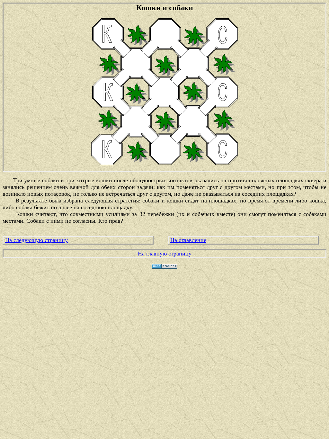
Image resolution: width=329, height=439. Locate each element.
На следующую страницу (36, 240)
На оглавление (188, 240)
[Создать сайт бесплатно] (164, 267)
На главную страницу (164, 253)
